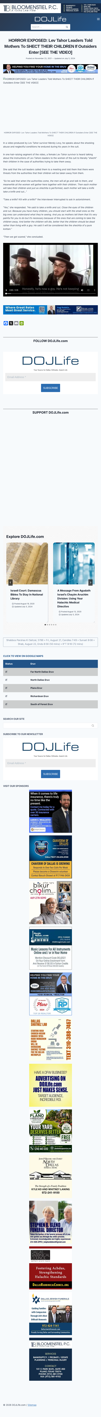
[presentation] (27, 563)
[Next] (90, 582)
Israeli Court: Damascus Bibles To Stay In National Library (27, 594)
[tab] (45, 624)
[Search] (93, 725)
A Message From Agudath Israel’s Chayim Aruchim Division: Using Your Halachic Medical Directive (73, 598)
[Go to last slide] (10, 582)
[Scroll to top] (2, 1340)
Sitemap (32, 1405)
